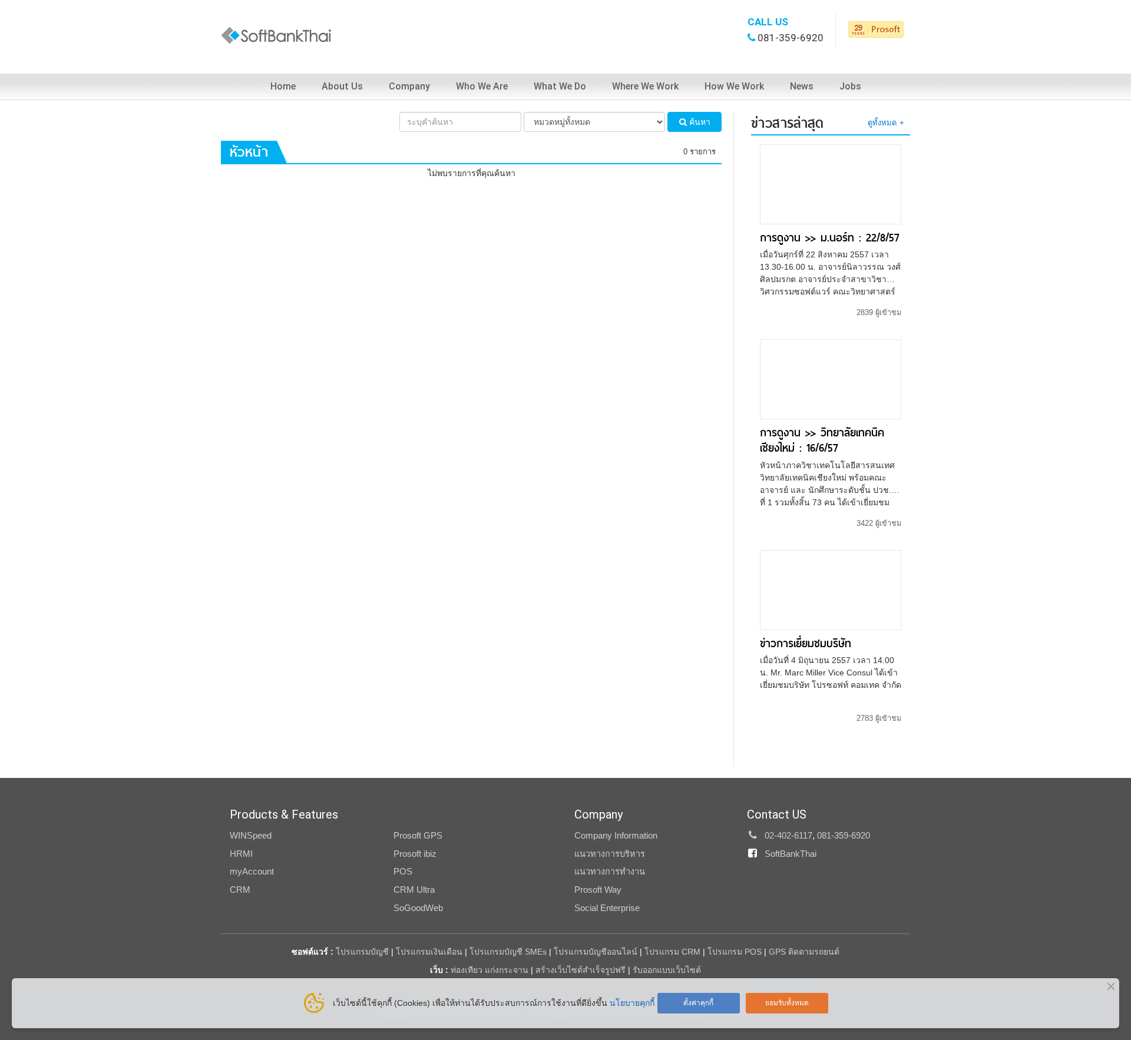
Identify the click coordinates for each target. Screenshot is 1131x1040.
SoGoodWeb (418, 908)
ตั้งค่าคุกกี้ (698, 1003)
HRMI (241, 854)
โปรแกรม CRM (672, 951)
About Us (342, 86)
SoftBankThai (790, 854)
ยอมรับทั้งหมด (787, 1003)
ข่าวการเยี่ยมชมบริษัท (805, 643)
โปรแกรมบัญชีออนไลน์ (595, 951)
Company (409, 86)
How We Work (734, 86)
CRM (240, 890)
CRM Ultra (414, 890)
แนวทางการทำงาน (609, 871)
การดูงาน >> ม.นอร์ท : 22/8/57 (829, 237)
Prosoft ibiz (414, 854)
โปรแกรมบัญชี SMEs (508, 951)
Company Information (615, 835)
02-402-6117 (788, 835)
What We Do (560, 86)
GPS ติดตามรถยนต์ (802, 951)
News (801, 86)
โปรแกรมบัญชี (362, 951)
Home (283, 86)
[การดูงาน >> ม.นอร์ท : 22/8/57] (830, 183)
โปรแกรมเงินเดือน (429, 951)
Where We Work (645, 86)
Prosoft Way (597, 890)
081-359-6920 (791, 38)
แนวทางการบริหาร (609, 854)
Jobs (850, 86)
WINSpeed (251, 835)
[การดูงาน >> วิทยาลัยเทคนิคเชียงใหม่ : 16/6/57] (830, 378)
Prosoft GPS (417, 835)
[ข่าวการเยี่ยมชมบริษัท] (830, 589)
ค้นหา (698, 122)
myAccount (252, 871)
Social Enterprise (607, 908)
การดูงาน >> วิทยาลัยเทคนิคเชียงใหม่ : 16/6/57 (822, 440)
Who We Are (482, 86)
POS (402, 871)
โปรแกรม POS (734, 951)
